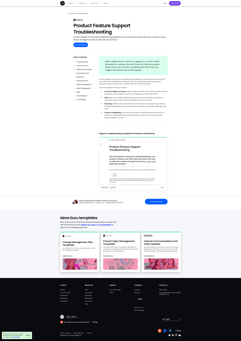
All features (63, 298)
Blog (86, 304)
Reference (88, 295)
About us (137, 293)
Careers (137, 290)
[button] (71, 3)
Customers (88, 293)
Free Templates (139, 310)
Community (89, 301)
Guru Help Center (115, 290)
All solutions (64, 301)
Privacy (89, 333)
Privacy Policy (16, 337)
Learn (86, 290)
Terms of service (65, 333)
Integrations (64, 295)
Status (112, 293)
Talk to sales (175, 3)
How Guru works (65, 293)
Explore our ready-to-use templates (96, 225)
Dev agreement (79, 333)
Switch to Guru (139, 307)
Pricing (106, 3)
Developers (88, 298)
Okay (28, 335)
